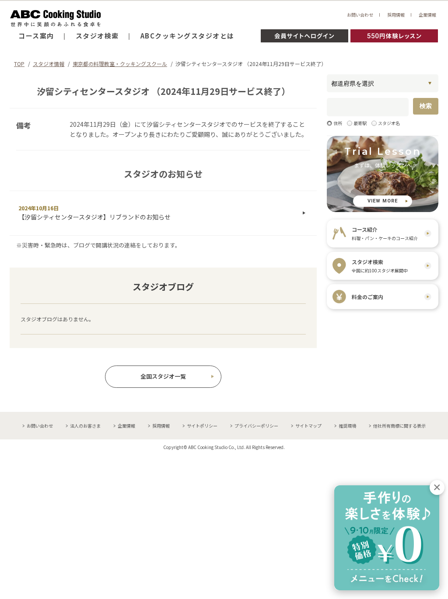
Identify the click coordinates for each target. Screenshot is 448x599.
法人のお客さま (85, 425)
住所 (337, 123)
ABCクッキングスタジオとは (187, 35)
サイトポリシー (202, 425)
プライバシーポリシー (256, 425)
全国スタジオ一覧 (163, 376)
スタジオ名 (389, 123)
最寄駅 (360, 123)
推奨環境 (347, 425)
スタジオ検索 (97, 35)
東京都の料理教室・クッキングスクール (120, 63)
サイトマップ (308, 425)
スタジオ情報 (48, 63)
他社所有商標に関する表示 (399, 425)
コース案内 (36, 35)
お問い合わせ (360, 14)
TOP (19, 63)
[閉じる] (437, 487)
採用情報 (396, 14)
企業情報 (427, 14)
